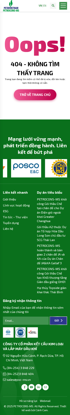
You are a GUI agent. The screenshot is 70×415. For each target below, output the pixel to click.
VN (40, 5)
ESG (5, 211)
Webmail (45, 400)
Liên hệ (8, 228)
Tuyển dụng (11, 223)
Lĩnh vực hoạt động (16, 205)
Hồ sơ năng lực (28, 400)
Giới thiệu (9, 199)
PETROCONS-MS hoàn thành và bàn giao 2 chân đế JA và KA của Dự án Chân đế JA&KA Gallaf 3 (51, 254)
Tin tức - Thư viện (15, 217)
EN (44, 5)
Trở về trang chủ (35, 95)
